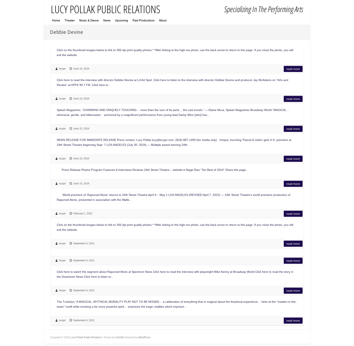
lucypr (62, 68)
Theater (70, 20)
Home (56, 20)
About (163, 20)
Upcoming (121, 20)
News (106, 20)
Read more (293, 69)
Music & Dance (89, 20)
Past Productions (143, 20)
